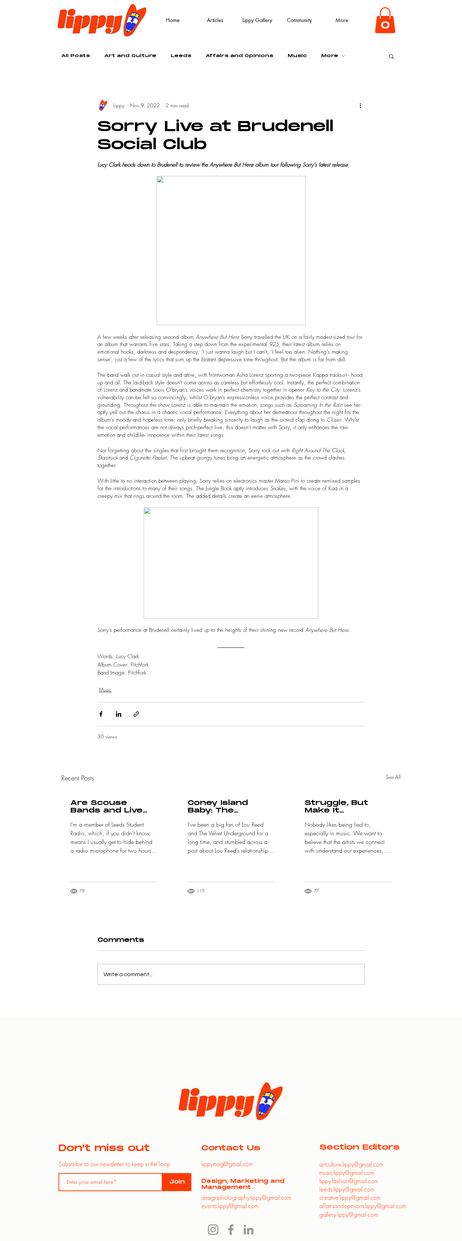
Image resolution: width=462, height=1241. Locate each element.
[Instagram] (213, 1230)
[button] (385, 20)
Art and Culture (130, 56)
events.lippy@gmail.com (229, 1206)
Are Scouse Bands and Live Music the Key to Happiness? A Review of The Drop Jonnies (111, 806)
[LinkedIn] (248, 1230)
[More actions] (360, 105)
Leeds (181, 56)
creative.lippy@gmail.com (349, 1197)
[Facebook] (231, 1230)
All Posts (75, 56)
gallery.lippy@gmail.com (348, 1214)
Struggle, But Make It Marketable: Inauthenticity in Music (344, 806)
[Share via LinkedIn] (118, 714)
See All (393, 777)
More (329, 56)
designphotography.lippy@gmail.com (246, 1197)
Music (297, 56)
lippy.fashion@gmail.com (348, 1181)
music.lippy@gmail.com (346, 1172)
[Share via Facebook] (100, 714)
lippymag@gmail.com (227, 1164)
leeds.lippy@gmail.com (346, 1189)
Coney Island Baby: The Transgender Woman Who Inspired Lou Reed (231, 806)
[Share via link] (136, 714)
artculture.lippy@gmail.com (351, 1164)
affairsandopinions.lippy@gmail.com (362, 1206)
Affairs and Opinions (239, 56)
